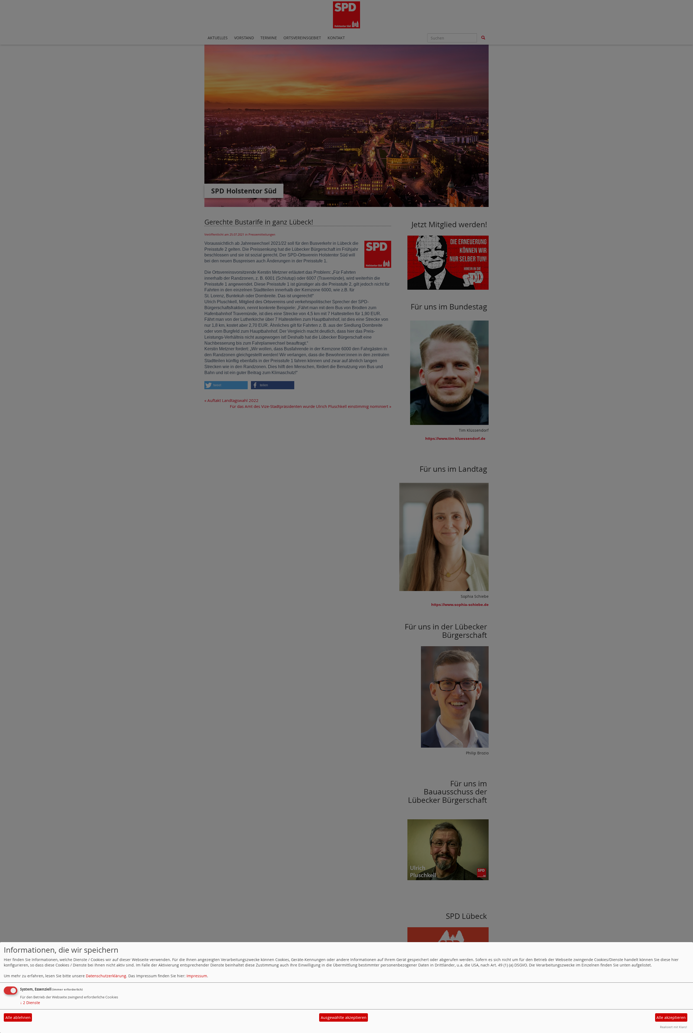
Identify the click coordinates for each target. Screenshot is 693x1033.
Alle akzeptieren (671, 1017)
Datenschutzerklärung (106, 975)
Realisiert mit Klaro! (673, 1027)
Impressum (197, 975)
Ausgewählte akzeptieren (344, 1017)
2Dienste (30, 1002)
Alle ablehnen (18, 1017)
